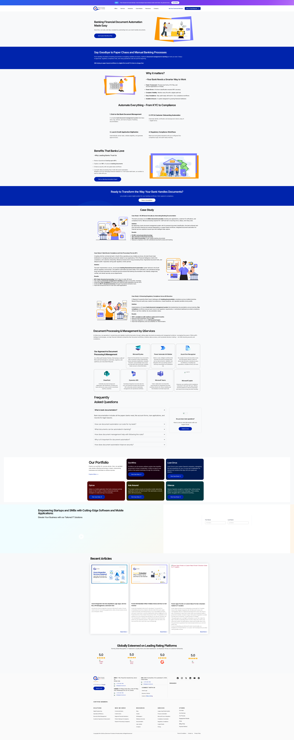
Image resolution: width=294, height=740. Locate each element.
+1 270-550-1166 (119, 683)
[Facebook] (178, 678)
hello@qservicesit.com (121, 685)
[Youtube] (194, 678)
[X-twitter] (186, 678)
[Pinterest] (199, 678)
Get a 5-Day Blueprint (191, 8)
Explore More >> (93, 474)
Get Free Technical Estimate (176, 8)
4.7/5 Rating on (99, 684)
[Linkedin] (190, 678)
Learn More (175, 2)
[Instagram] (182, 678)
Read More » (123, 632)
